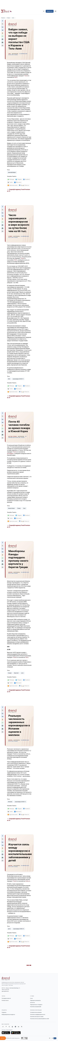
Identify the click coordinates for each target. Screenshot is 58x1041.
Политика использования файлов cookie (39, 1018)
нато (22, 673)
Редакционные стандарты (36, 1004)
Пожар (19, 508)
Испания (10, 801)
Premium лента (5, 1000)
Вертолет (16, 673)
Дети (9, 928)
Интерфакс (10, 453)
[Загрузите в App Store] (6, 1032)
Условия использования (36, 1012)
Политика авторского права (36, 1016)
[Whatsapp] (3, 1026)
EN (49, 1038)
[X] (9, 1026)
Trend (26, 75)
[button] (2, 21)
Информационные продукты (8, 1014)
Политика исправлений (35, 1006)
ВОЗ (9, 378)
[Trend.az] (6, 11)
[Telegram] (15, 1026)
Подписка (4, 1012)
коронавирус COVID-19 (18, 378)
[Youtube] (12, 1026)
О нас (31, 998)
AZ (52, 1038)
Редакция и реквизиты (35, 1000)
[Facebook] (6, 1026)
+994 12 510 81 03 (5, 989)
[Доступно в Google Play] (16, 1032)
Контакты (32, 1002)
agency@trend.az (5, 991)
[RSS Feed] (21, 1026)
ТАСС (15, 77)
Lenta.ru (27, 881)
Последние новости (6, 998)
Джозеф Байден (12, 172)
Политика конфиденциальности (37, 1014)
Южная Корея (11, 508)
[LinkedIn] (18, 1026)
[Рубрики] (55, 11)
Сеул (24, 508)
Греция (9, 673)
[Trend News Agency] (6, 978)
